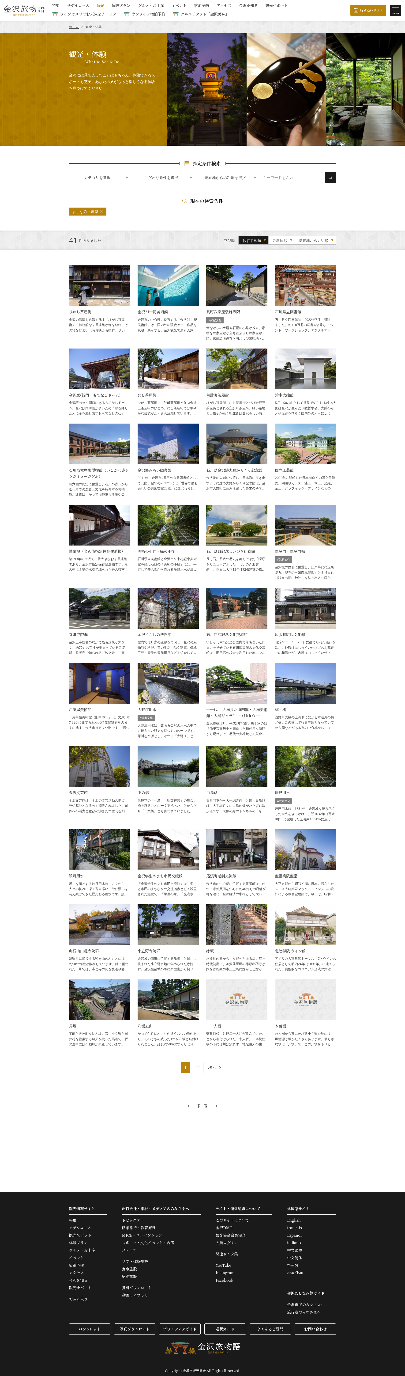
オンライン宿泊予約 (148, 14)
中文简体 (294, 1258)
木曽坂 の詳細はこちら (305, 1013)
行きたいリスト (371, 10)
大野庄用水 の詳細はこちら (168, 701)
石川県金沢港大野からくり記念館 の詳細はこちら (236, 460)
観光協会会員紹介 (231, 1235)
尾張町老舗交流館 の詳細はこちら (236, 863)
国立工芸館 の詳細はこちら (305, 460)
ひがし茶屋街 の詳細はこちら (99, 303)
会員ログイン (227, 1243)
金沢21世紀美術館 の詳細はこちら (168, 303)
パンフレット (90, 1329)
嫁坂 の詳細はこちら (236, 938)
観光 (100, 6)
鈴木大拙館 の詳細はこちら (305, 382)
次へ (212, 1067)
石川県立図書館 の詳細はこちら (305, 303)
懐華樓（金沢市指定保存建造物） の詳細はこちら (99, 542)
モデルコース (78, 6)
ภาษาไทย (295, 1273)
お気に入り (78, 1299)
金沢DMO (224, 1228)
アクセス (224, 6)
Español (294, 1235)
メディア (129, 1250)
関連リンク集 (227, 1254)
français (294, 1228)
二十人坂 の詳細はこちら (236, 1013)
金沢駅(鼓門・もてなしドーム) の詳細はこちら (99, 382)
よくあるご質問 (270, 1329)
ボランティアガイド (180, 1329)
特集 (56, 6)
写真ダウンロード (135, 1329)
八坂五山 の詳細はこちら (168, 1013)
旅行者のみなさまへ (304, 1312)
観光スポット (80, 1235)
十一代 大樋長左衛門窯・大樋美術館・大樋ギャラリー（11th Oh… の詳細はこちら (236, 701)
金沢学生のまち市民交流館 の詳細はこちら (168, 863)
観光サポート (276, 6)
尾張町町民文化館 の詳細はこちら (305, 622)
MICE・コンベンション (142, 1235)
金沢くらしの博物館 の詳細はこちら (168, 622)
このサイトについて (232, 1220)
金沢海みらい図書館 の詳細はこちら (168, 460)
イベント (179, 6)
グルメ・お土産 (151, 6)
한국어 (292, 1265)
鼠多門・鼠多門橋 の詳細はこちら (305, 542)
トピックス (131, 1220)
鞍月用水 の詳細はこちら (99, 863)
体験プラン (121, 6)
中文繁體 (294, 1250)
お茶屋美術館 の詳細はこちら (99, 701)
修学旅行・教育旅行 (139, 1228)
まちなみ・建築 (85, 211)
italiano (294, 1243)
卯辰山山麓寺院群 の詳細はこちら (99, 938)
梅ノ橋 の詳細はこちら (305, 701)
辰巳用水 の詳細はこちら (305, 784)
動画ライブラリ (135, 1295)
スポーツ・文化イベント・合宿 (148, 1243)
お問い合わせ (315, 1329)
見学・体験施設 (135, 1261)
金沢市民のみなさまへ (306, 1305)
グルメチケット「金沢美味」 (205, 14)
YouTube (223, 1265)
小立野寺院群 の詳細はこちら (168, 938)
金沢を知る (248, 6)
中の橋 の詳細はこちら (168, 784)
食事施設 (129, 1269)
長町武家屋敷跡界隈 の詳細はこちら (236, 303)
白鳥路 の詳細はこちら (236, 784)
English (294, 1220)
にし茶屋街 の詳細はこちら (168, 382)
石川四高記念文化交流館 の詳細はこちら (236, 622)
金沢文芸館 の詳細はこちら (99, 784)
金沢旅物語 (24, 10)
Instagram (225, 1273)
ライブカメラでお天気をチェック (88, 14)
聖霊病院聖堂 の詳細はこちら (305, 863)
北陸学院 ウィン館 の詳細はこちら (305, 938)
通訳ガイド (225, 1329)
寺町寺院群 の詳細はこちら (99, 622)
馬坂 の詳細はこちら (99, 1013)
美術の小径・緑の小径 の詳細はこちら (168, 542)
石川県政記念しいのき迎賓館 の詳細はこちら (236, 542)
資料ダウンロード (137, 1288)
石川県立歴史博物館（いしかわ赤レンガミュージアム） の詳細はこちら (99, 460)
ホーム (74, 26)
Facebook (224, 1280)
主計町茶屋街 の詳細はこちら (236, 382)
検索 (330, 177)
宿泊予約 (201, 6)
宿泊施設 (129, 1276)
